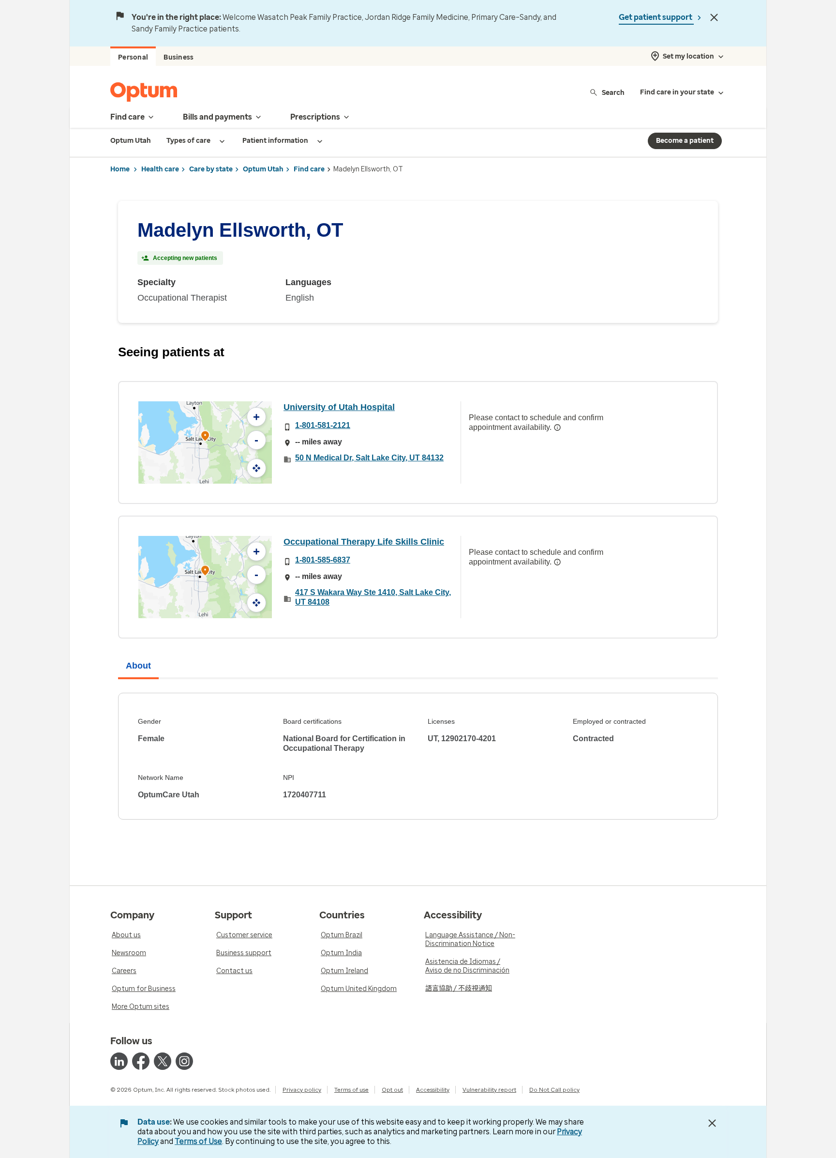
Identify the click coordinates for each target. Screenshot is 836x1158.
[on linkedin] (119, 1061)
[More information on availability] (557, 427)
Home (120, 169)
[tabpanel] (418, 756)
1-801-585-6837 (322, 560)
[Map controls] (256, 468)
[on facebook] (140, 1061)
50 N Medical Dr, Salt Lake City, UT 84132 (369, 458)
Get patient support (656, 17)
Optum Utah (263, 169)
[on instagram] (184, 1061)
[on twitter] (162, 1061)
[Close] (714, 17)
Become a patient (685, 141)
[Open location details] (205, 437)
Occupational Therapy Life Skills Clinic (364, 542)
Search (613, 92)
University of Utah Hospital (339, 407)
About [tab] (138, 665)
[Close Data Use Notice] (712, 1123)
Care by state (211, 169)
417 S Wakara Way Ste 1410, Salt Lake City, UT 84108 (373, 597)
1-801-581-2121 (322, 425)
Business (179, 57)
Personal (133, 57)
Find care (309, 169)
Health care (160, 169)
